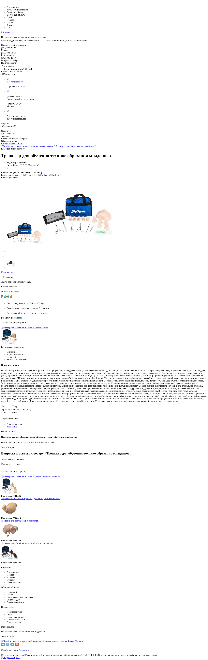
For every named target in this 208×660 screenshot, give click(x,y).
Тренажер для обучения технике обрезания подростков (27, 543)
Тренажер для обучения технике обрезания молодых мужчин (30, 476)
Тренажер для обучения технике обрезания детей (24, 327)
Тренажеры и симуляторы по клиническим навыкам (27, 146)
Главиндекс (24, 650)
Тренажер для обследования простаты (19, 521)
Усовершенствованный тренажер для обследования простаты (30, 498)
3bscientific (12, 426)
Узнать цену (7, 272)
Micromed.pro (7, 32)
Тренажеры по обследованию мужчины (75, 146)
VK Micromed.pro (15, 81)
